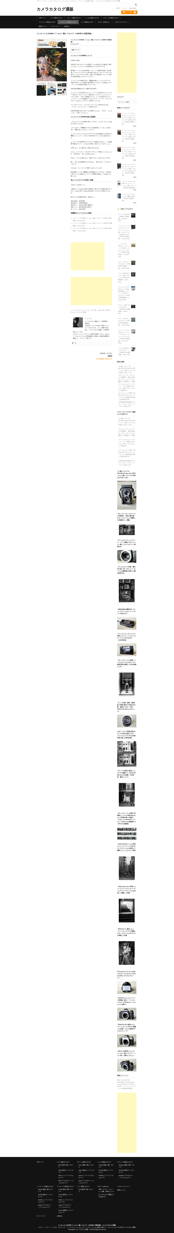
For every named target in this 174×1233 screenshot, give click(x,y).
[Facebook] (73, 343)
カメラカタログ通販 (55, 9)
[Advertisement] (88, 256)
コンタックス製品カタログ (68, 22)
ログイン (124, 8)
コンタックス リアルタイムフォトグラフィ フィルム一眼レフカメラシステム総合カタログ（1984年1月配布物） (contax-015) (124, 232)
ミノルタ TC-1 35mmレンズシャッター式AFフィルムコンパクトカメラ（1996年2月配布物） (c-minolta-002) (124, 250)
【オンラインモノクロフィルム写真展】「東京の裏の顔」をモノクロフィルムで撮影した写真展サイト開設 (126, 378)
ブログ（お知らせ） (104, 22)
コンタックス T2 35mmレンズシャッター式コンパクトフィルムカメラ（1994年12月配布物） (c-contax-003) (124, 336)
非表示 (77, 50)
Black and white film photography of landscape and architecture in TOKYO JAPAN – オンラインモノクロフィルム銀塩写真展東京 (126, 1084)
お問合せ (66, 26)
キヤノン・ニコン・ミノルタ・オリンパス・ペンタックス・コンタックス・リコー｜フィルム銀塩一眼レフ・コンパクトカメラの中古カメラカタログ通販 (87, 1227)
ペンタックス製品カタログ (47, 22)
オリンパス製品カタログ (111, 18)
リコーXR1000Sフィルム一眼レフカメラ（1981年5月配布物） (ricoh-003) (124, 278)
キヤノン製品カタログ (74, 18)
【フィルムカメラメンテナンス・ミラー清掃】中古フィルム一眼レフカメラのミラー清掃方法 (126, 387)
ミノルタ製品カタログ (92, 18)
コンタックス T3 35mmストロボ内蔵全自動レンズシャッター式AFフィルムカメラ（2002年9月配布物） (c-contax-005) (124, 293)
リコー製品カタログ (87, 22)
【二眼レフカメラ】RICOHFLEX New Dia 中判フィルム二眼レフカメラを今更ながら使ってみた (126, 369)
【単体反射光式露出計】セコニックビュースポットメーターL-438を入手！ (126, 404)
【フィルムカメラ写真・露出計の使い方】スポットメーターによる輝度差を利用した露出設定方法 (126, 396)
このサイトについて (120, 22)
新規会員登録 (132, 8)
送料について (43, 26)
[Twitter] (75, 343)
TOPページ (42, 18)
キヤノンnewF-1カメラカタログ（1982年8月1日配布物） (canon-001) (124, 309)
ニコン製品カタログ (56, 18)
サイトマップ (55, 26)
